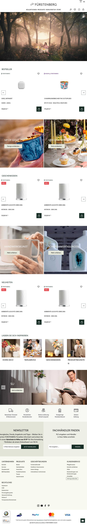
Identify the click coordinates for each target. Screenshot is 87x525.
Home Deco (8, 360)
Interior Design (35, 469)
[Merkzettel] (75, 9)
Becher (18, 464)
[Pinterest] (49, 505)
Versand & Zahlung (7, 495)
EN (84, 2)
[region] (43, 92)
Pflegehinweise (71, 464)
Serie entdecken (56, 146)
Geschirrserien (20, 476)
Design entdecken (13, 146)
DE (81, 2)
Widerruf (4, 497)
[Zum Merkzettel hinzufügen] (38, 73)
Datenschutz (5, 490)
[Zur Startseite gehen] (43, 4)
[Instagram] (38, 505)
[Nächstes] (83, 93)
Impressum (5, 485)
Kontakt (4, 464)
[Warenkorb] (83, 9)
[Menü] (9, 511)
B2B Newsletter (6, 472)
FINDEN (77, 447)
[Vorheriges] (3, 93)
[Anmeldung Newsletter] (82, 520)
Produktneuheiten (76, 362)
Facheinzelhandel (35, 464)
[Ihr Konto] (79, 9)
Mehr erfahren (12, 253)
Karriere (4, 467)
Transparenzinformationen (9, 500)
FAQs (68, 469)
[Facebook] (45, 505)
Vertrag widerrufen (72, 478)
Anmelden (69, 476)
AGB (3, 488)
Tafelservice (30, 360)
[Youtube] (42, 505)
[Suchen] (70, 9)
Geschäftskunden (39, 462)
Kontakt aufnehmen (72, 467)
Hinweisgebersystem (7, 492)
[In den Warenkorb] (39, 109)
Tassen (18, 474)
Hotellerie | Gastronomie (37, 467)
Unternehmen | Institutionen (38, 472)
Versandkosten (39, 520)
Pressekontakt (5, 469)
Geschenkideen (53, 360)
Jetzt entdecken (17, 390)
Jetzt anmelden (30, 447)
